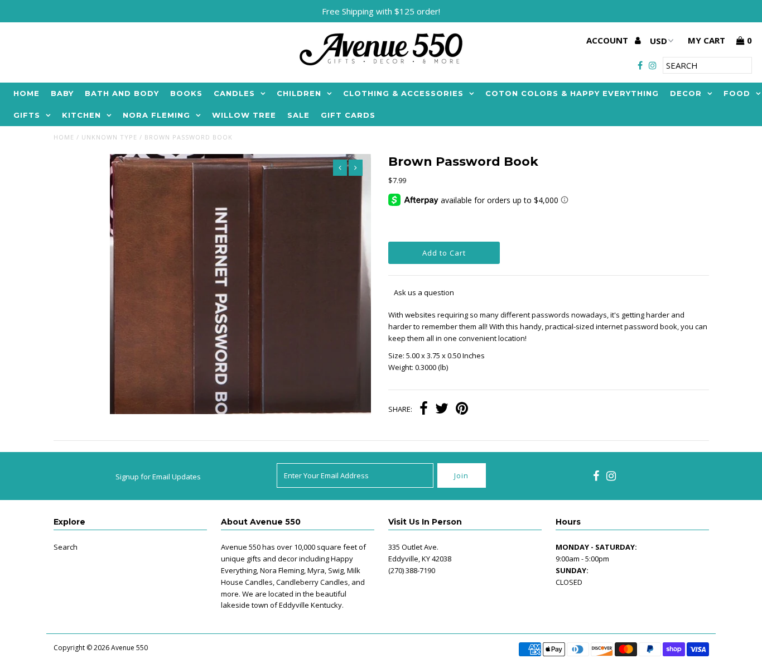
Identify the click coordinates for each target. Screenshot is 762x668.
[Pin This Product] (462, 409)
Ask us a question (424, 292)
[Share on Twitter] (441, 409)
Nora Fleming (156, 114)
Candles (234, 93)
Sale (298, 114)
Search (66, 547)
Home (26, 93)
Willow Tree (244, 114)
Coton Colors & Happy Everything (572, 93)
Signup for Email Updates (158, 477)
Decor (686, 93)
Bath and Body (122, 93)
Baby (62, 93)
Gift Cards (348, 114)
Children (299, 93)
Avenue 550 (129, 647)
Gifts (26, 114)
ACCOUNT (608, 40)
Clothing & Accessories (403, 93)
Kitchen (81, 114)
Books (186, 93)
